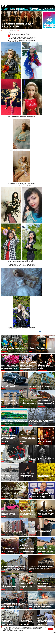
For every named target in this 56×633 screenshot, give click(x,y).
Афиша (37, 5)
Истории (25, 5)
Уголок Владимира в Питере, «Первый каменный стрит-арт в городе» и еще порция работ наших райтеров (14, 417)
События (20, 5)
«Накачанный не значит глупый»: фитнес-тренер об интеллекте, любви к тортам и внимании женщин (46, 399)
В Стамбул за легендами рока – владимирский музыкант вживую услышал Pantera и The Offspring (10, 545)
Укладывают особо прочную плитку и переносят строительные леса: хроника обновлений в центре (28, 399)
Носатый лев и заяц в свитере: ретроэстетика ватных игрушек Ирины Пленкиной (14, 344)
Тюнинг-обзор (4, 516)
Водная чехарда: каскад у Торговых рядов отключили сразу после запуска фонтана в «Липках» (14, 490)
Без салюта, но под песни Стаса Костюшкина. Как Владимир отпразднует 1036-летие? (28, 472)
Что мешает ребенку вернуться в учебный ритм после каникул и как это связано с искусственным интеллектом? (14, 564)
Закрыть (50, 628)
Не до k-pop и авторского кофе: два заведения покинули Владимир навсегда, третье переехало (28, 509)
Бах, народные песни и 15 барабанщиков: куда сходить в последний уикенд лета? (46, 436)
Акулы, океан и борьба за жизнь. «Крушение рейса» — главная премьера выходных (41, 600)
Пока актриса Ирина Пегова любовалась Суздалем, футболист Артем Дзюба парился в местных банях (46, 545)
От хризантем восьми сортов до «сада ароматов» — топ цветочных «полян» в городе (10, 362)
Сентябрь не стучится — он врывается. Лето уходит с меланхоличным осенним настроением (41, 417)
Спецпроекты (31, 5)
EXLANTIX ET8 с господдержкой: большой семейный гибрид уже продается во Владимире (41, 564)
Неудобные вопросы (42, 406)
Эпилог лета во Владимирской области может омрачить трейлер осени (10, 582)
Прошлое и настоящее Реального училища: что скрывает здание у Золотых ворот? (41, 381)
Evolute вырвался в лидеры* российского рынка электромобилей (14, 381)
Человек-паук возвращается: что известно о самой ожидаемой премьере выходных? (14, 454)
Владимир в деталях (32, 388)
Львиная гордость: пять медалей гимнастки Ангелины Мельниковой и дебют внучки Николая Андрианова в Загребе (41, 490)
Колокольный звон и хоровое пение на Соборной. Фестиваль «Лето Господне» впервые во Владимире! (14, 600)
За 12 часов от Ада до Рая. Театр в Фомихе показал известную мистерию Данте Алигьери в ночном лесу (46, 509)
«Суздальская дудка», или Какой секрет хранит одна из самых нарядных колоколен (28, 436)
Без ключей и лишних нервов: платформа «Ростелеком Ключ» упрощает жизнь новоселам (41, 527)
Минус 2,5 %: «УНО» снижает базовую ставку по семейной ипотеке (14, 527)
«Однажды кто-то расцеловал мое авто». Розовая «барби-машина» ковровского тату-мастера (10, 509)
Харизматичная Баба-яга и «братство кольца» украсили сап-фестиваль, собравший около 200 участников (28, 582)
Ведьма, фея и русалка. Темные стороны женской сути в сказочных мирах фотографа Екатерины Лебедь (41, 454)
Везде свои (3, 553)
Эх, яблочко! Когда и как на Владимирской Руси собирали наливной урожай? (46, 472)
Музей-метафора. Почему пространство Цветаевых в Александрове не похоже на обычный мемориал (41, 344)
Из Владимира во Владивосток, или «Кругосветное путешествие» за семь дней (10, 472)
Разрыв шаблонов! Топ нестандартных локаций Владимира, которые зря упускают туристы (46, 582)
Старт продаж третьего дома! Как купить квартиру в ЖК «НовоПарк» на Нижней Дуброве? (10, 399)
